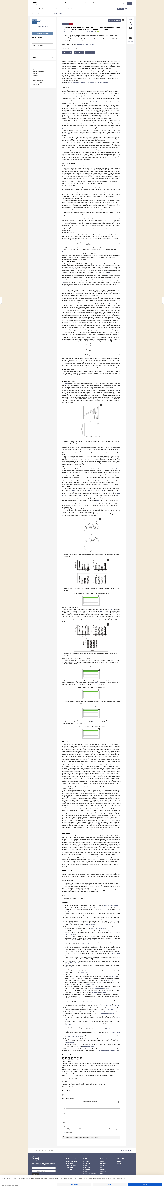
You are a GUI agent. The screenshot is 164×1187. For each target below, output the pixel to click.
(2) (119, 243)
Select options (36, 1168)
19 (73, 269)
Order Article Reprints (114, 20)
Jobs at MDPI (69, 1169)
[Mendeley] (81, 1059)
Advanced (127, 9)
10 (67, 117)
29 (68, 797)
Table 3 (97, 682)
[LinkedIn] (69, 1059)
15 (70, 215)
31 (98, 805)
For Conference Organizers (89, 1173)
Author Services (85, 3)
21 (75, 270)
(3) (119, 253)
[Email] (63, 1059)
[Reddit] (78, 1059)
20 (74, 269)
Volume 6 (44, 14)
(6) (119, 354)
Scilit (101, 1167)
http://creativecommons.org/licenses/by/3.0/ (106, 1050)
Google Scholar (108, 905)
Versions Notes (90, 53)
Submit (129, 3)
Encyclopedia (103, 1171)
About (103, 3)
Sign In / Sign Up (120, 3)
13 (68, 133)
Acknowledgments (37, 78)
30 (100, 800)
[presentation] (88, 243)
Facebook (119, 1163)
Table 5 (94, 721)
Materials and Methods (38, 71)
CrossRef (115, 905)
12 (119, 132)
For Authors (86, 1161)
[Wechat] (75, 1059)
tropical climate (104, 82)
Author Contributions (38, 80)
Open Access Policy (71, 1165)
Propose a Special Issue (43, 33)
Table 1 (98, 500)
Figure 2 (95, 469)
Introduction (36, 69)
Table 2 (72, 662)
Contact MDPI (69, 1167)
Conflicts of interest (37, 82)
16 (63, 251)
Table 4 (84, 703)
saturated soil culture (73, 82)
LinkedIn (119, 1161)
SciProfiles (102, 1169)
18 (72, 267)
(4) (119, 344)
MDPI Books (103, 1163)
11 (62, 128)
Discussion (35, 75)
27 (96, 761)
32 (98, 824)
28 (111, 766)
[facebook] (72, 1059)
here (88, 1135)
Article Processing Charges (72, 1161)
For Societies (86, 1171)
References (36, 84)
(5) (119, 349)
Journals (59, 3)
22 (108, 272)
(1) (119, 218)
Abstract (35, 68)
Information (75, 3)
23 (109, 272)
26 (83, 754)
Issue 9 (49, 14)
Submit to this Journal (43, 26)
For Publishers (86, 1169)
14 (112, 173)
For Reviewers (86, 1163)
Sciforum (102, 1161)
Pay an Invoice (69, 1163)
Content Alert (128, 1150)
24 (112, 341)
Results (35, 73)
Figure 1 (66, 383)
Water (39, 14)
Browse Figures (79, 53)
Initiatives (95, 3)
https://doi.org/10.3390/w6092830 (85, 44)
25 (108, 751)
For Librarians (86, 1167)
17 (96, 265)
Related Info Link (36, 41)
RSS (122, 1150)
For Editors (85, 1165)
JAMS (101, 1173)
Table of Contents (37, 65)
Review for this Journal (42, 30)
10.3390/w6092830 (57, 14)
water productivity (94, 82)
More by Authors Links (38, 45)
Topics (66, 3)
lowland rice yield (84, 82)
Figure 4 (110, 609)
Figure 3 (74, 490)
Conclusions (36, 77)
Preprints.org (103, 1165)
